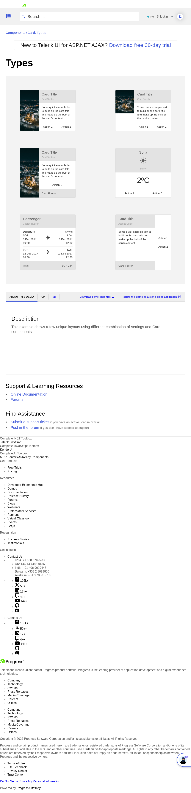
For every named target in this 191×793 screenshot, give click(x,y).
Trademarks (90, 749)
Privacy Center (17, 770)
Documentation (17, 492)
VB (54, 296)
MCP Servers (9, 457)
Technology (15, 684)
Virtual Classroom (19, 518)
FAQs (11, 525)
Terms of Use (16, 763)
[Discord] (17, 611)
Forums (17, 399)
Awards (12, 687)
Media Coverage (18, 695)
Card (31, 33)
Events (12, 522)
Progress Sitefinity (29, 788)
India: (30, 567)
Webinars (13, 507)
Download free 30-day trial (140, 45)
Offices (12, 702)
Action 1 (129, 193)
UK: (30, 564)
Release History (18, 496)
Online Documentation (29, 394)
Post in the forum (25, 427)
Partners (13, 514)
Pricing (12, 471)
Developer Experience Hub (25, 484)
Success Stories (18, 539)
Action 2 (157, 193)
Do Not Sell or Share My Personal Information (30, 781)
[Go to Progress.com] (12, 663)
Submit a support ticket (30, 422)
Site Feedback (17, 767)
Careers (12, 699)
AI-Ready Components (33, 457)
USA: (30, 560)
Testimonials (15, 543)
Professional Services (21, 511)
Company (13, 680)
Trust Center (15, 774)
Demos (12, 488)
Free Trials (14, 467)
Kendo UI (6, 449)
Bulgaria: (32, 571)
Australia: (33, 575)
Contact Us (14, 556)
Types (41, 33)
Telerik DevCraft (10, 442)
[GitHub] (17, 606)
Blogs (11, 503)
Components (16, 33)
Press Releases (18, 691)
